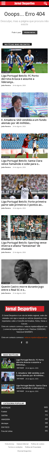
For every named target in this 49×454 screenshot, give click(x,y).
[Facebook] (22, 343)
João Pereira (6, 85)
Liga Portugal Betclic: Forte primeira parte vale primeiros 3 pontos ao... (23, 203)
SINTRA (4, 416)
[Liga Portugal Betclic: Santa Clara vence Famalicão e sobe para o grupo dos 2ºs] (24, 145)
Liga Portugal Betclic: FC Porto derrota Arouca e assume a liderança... (20, 79)
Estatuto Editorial (22, 444)
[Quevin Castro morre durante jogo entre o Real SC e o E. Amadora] (24, 271)
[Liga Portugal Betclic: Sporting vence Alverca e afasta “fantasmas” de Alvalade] (24, 227)
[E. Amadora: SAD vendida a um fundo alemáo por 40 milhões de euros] (24, 104)
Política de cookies (37, 444)
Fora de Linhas (7, 431)
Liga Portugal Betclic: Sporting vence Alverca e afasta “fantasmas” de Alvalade (24, 246)
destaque (4, 423)
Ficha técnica (9, 444)
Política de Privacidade (33, 447)
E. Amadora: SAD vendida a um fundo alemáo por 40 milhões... (24, 121)
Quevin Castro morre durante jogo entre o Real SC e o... (22, 288)
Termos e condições (15, 447)
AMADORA (5, 419)
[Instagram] (27, 343)
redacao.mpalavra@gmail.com (35, 337)
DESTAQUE (5, 72)
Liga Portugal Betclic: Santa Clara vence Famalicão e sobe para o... (21, 162)
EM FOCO (5, 427)
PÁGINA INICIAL (29, 32)
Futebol (4, 412)
